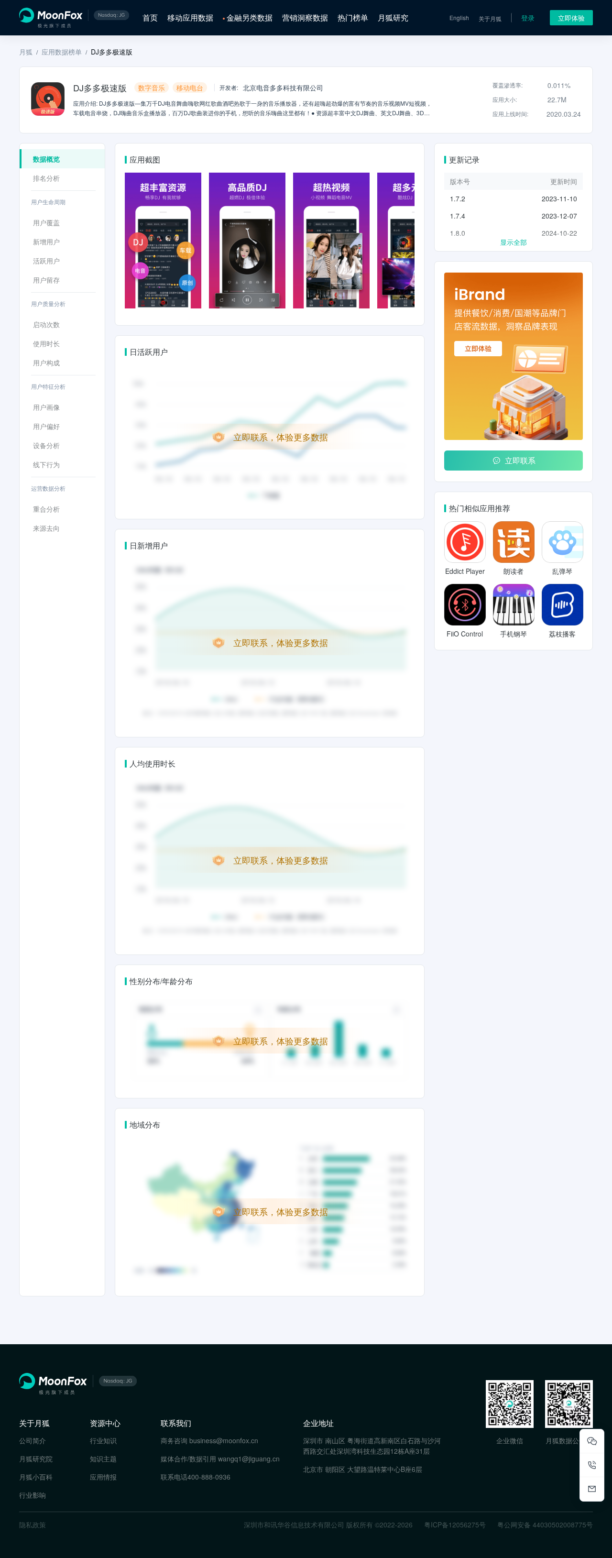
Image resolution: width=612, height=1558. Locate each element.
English (459, 17)
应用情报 (103, 1476)
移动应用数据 (190, 17)
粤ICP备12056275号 (455, 1524)
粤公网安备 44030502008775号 (545, 1524)
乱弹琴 (562, 571)
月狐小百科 (36, 1476)
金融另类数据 (250, 17)
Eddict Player (465, 571)
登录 (528, 17)
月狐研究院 (36, 1458)
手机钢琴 (513, 633)
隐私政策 (32, 1524)
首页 (150, 17)
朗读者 (513, 571)
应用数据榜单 (62, 51)
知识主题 (103, 1458)
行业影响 (32, 1495)
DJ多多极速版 (111, 51)
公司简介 (32, 1440)
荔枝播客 (562, 633)
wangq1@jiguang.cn (249, 1458)
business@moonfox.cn (223, 1440)
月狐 (26, 51)
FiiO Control (465, 633)
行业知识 (103, 1440)
